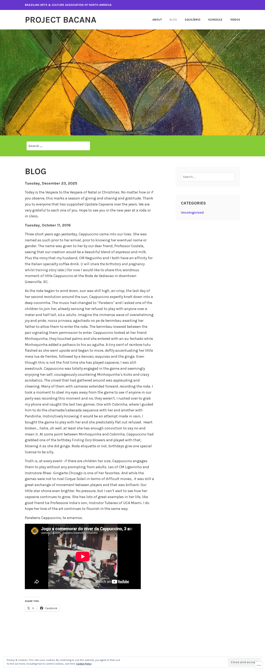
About (157, 19)
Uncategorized (192, 212)
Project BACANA (60, 20)
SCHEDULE (215, 19)
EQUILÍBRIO (192, 19)
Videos (235, 19)
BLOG (173, 19)
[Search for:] (58, 145)
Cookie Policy (84, 663)
